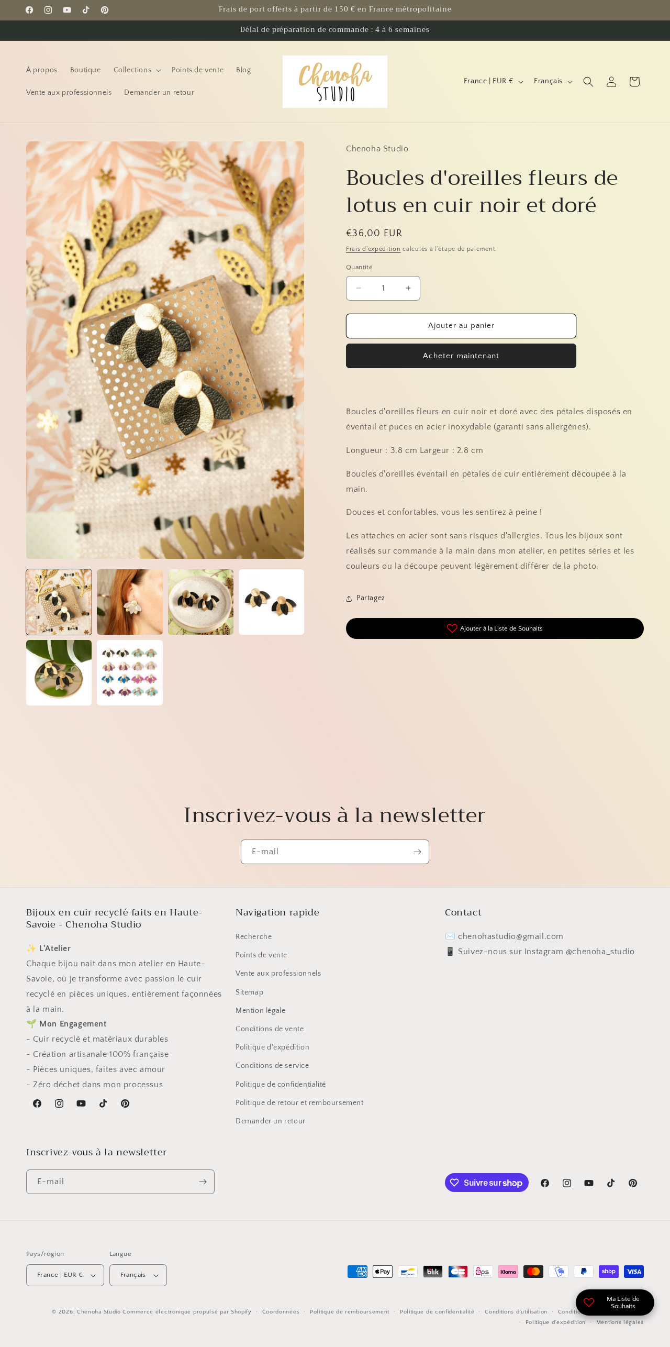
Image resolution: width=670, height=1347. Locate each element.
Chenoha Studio (99, 1312)
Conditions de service (272, 1066)
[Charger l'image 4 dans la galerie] (271, 602)
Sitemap (249, 992)
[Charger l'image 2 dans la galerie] (129, 602)
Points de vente (261, 956)
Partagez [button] (370, 598)
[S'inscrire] (417, 852)
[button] (136, 70)
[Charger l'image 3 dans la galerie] (200, 602)
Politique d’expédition (556, 1323)
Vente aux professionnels (278, 974)
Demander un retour (271, 1121)
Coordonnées (281, 1312)
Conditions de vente (270, 1029)
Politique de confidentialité (281, 1084)
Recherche (254, 937)
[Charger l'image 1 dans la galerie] (59, 602)
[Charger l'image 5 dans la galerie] (59, 672)
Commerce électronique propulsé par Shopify (186, 1312)
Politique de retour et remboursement (300, 1103)
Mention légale (260, 1011)
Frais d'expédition (373, 249)
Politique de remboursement (349, 1312)
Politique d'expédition (272, 1048)
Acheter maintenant (461, 355)
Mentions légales (620, 1323)
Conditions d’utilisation (516, 1312)
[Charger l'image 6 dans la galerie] (129, 672)
